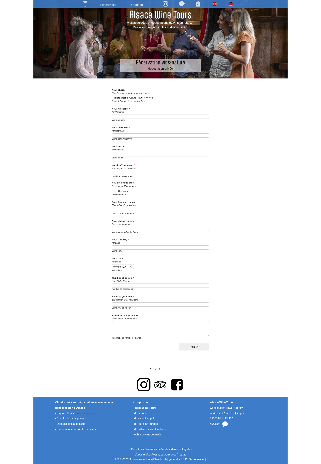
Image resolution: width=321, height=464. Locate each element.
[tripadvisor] (160, 384)
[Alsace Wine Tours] (85, 4)
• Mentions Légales (180, 449)
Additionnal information (125, 315)
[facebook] (177, 384)
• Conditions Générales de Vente (148, 449)
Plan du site (160, 459)
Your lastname (121, 127)
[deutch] (231, 4)
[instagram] (165, 4)
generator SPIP (178, 459)
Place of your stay (123, 296)
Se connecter (197, 459)
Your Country (120, 239)
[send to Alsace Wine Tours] (182, 4)
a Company (122, 191)
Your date (118, 258)
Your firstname (121, 108)
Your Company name (124, 202)
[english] (214, 4)
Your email (118, 146)
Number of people (123, 277)
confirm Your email (123, 165)
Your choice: (119, 89)
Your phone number (123, 221)
